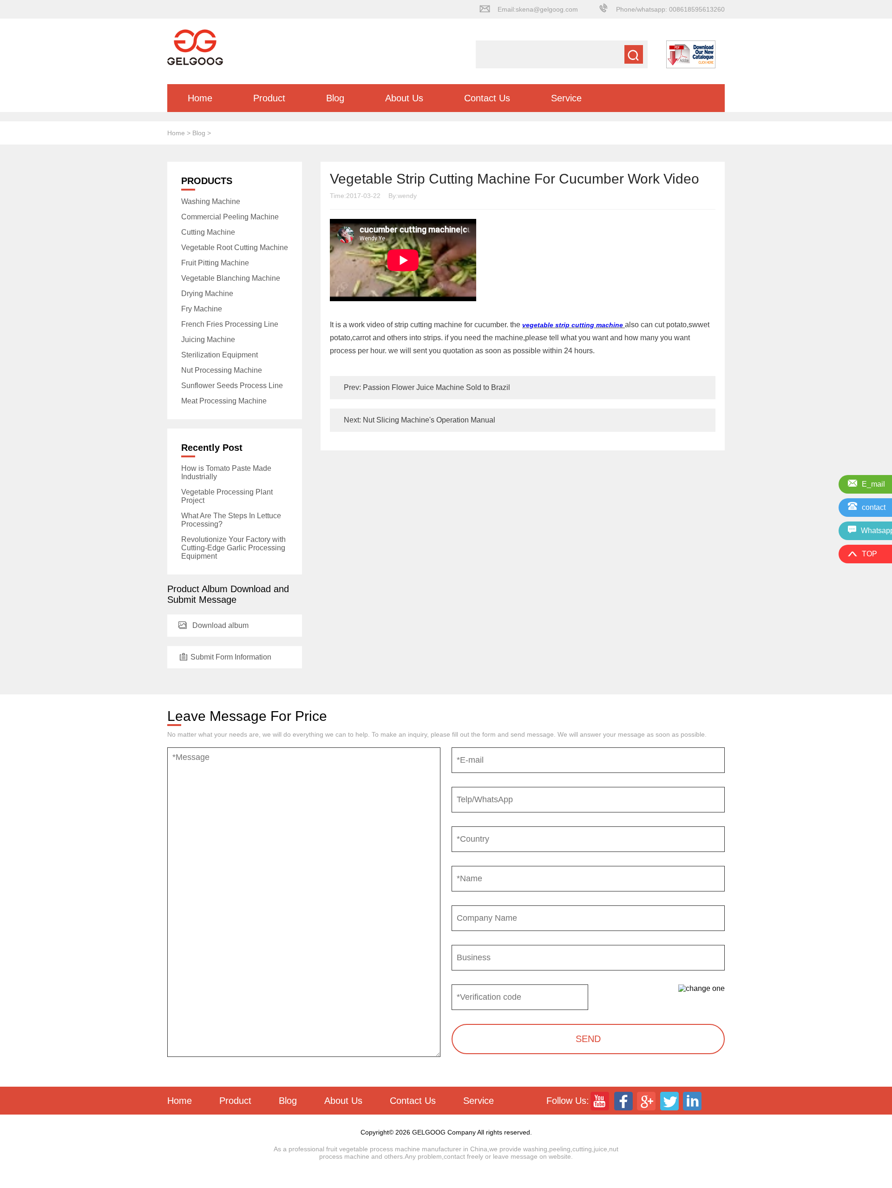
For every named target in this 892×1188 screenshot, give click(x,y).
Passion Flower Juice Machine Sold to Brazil (435, 387)
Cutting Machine (208, 232)
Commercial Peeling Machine (230, 217)
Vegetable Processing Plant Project (227, 496)
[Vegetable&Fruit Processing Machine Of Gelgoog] (195, 63)
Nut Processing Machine (221, 370)
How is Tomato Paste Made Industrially (226, 472)
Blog (335, 98)
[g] (647, 1100)
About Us (404, 98)
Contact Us (487, 98)
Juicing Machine (208, 339)
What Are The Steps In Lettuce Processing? (231, 520)
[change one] (701, 988)
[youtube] (600, 1100)
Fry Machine (201, 309)
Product (269, 98)
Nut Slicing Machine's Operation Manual (428, 420)
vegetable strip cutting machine (573, 325)
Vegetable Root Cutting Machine (234, 247)
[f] (624, 1100)
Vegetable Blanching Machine (230, 278)
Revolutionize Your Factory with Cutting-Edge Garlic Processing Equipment (233, 547)
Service (566, 98)
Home (200, 98)
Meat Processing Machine (224, 401)
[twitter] (670, 1100)
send (588, 1039)
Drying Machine (207, 293)
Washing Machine (210, 201)
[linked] (693, 1100)
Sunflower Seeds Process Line (232, 385)
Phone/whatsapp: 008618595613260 (670, 9)
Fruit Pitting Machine (215, 263)
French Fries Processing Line (229, 324)
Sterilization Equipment (219, 355)
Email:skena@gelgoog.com (538, 9)
